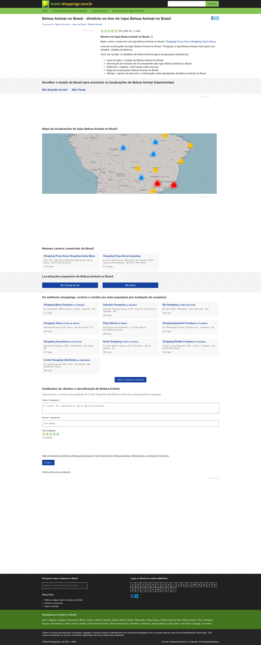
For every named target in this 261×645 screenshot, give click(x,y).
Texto (50, 400)
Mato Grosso (153, 620)
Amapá (61, 620)
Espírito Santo (118, 620)
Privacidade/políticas (209, 641)
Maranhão (140, 620)
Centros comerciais (53, 603)
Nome (51, 417)
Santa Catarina (159, 623)
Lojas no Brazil (100, 11)
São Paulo (79, 89)
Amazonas (72, 620)
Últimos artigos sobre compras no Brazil (63, 600)
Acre (44, 620)
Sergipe (196, 623)
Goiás (130, 620)
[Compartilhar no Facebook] (213, 18)
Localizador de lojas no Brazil (128, 11)
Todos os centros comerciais (130, 379)
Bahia (82, 620)
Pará (200, 620)
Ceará (90, 620)
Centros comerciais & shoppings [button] (69, 11)
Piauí (68, 623)
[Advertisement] (67, 53)
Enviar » (48, 462)
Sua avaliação (49, 430)
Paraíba (208, 620)
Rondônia (135, 623)
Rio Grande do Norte (98, 623)
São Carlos (173, 623)
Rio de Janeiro (79, 623)
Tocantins (207, 623)
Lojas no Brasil (51, 606)
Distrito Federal (102, 620)
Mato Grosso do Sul (171, 620)
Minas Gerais (189, 620)
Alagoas (52, 620)
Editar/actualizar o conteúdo (184, 641)
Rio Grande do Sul (55, 89)
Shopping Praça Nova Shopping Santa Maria (191, 41)
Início (45, 11)
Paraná (45, 623)
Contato (165, 641)
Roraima (146, 623)
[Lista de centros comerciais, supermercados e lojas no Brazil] (86, 4)
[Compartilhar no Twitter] (217, 18)
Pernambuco (57, 623)
